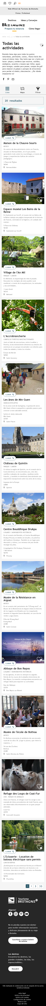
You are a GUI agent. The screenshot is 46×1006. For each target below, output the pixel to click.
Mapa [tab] (22, 92)
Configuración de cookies (22, 999)
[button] (15, 3)
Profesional (26, 13)
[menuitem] (12, 20)
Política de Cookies (22, 997)
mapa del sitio (22, 1004)
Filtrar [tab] (38, 92)
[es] (19, 3)
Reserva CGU (22, 1002)
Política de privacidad (22, 995)
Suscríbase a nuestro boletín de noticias (23, 940)
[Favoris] (10, 3)
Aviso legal (22, 993)
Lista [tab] (7, 92)
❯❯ (40, 886)
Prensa (18, 13)
